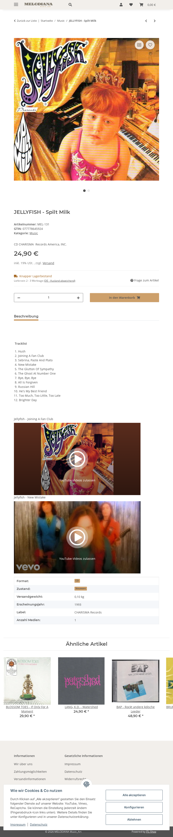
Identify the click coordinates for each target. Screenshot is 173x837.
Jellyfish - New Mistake (30, 497)
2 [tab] (88, 190)
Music (34, 233)
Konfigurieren (134, 807)
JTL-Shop (151, 831)
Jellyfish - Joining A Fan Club (33, 419)
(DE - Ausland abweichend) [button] (59, 281)
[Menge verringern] (18, 297)
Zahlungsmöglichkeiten (30, 772)
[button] (89, 4)
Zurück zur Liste (27, 21)
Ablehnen (134, 819)
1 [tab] (84, 190)
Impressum (18, 824)
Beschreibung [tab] (26, 316)
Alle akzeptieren (134, 795)
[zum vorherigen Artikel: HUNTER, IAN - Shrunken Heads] (146, 20)
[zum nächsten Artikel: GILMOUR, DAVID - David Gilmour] (154, 20)
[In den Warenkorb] (17, 34)
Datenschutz (38, 824)
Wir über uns (23, 764)
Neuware (81, 588)
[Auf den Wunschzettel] (150, 45)
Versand (48, 263)
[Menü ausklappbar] (16, 2)
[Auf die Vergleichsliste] (139, 45)
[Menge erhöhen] (78, 297)
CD (77, 580)
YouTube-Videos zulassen (77, 480)
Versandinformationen (30, 779)
